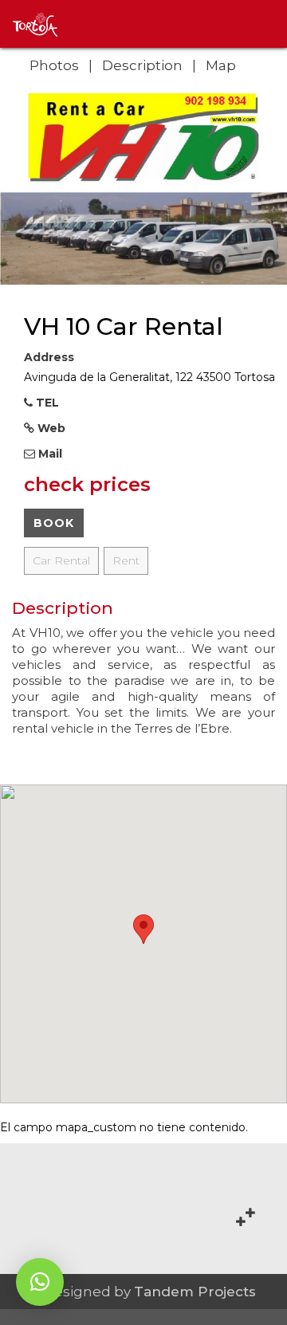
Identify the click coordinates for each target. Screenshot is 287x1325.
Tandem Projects (195, 1291)
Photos (54, 65)
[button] (40, 1282)
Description (142, 65)
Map (221, 65)
